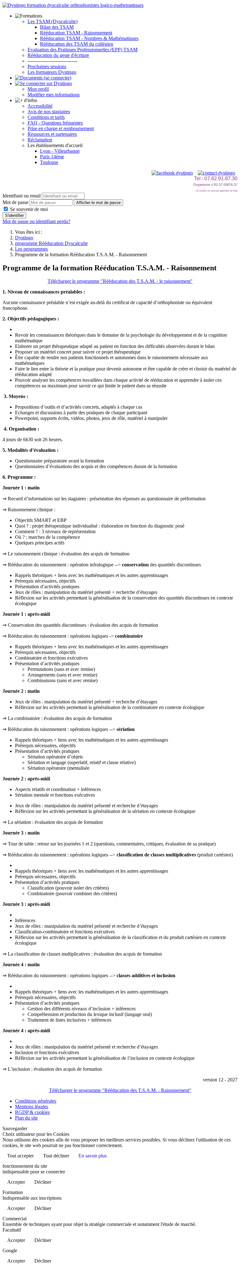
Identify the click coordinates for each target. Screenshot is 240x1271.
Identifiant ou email (21, 195)
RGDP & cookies (32, 1112)
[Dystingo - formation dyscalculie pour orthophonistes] (72, 5)
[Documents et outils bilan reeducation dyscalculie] (43, 77)
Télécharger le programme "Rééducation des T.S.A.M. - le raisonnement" (120, 281)
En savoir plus (92, 1155)
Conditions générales (35, 1101)
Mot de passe (15, 202)
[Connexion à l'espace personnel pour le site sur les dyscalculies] (43, 83)
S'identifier (14, 215)
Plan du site (26, 1117)
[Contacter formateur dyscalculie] (216, 173)
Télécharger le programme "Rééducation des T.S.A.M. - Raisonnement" (120, 1090)
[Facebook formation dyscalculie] (172, 173)
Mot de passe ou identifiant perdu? (36, 221)
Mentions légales (31, 1106)
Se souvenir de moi (28, 209)
